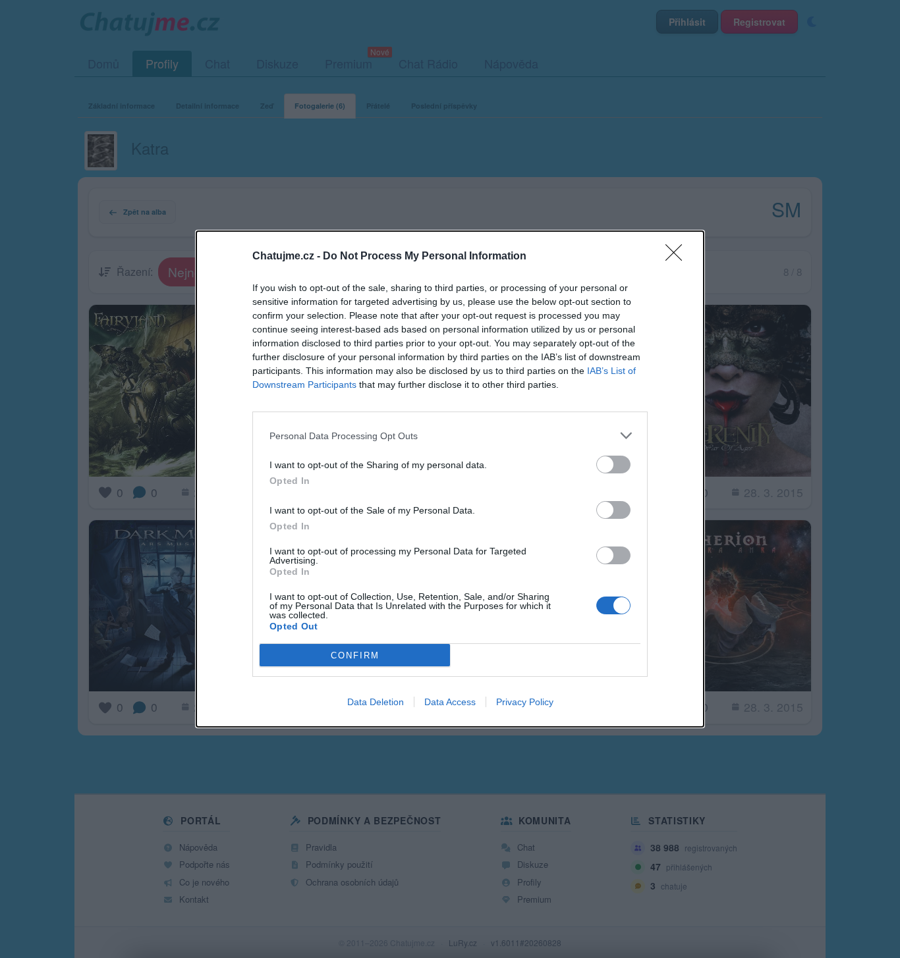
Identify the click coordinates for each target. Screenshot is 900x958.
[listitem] (450, 435)
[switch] (613, 464)
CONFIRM (355, 655)
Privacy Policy (524, 702)
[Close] (677, 256)
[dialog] (450, 479)
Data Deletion (375, 702)
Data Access (450, 702)
